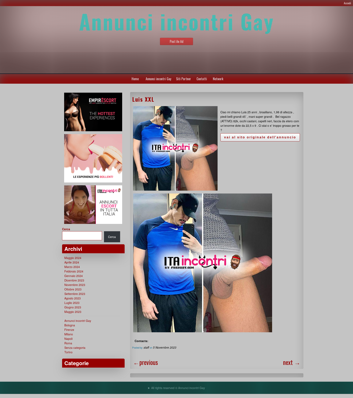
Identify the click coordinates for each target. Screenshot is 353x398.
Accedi (347, 3)
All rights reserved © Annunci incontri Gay (178, 388)
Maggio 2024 (72, 258)
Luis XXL (143, 99)
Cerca (66, 229)
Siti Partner (183, 78)
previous (145, 362)
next (291, 362)
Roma (68, 343)
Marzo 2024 (72, 267)
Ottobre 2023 (73, 289)
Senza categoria (74, 348)
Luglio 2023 (71, 303)
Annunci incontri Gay (158, 78)
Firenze (69, 330)
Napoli (68, 339)
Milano (68, 334)
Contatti (202, 78)
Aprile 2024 (71, 262)
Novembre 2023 (74, 285)
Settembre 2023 (74, 294)
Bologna (69, 325)
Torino (68, 352)
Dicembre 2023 (74, 280)
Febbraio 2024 (73, 271)
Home (135, 78)
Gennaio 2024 (73, 276)
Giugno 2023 (72, 307)
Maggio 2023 (72, 312)
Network (218, 78)
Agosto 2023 (72, 298)
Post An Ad (176, 41)
